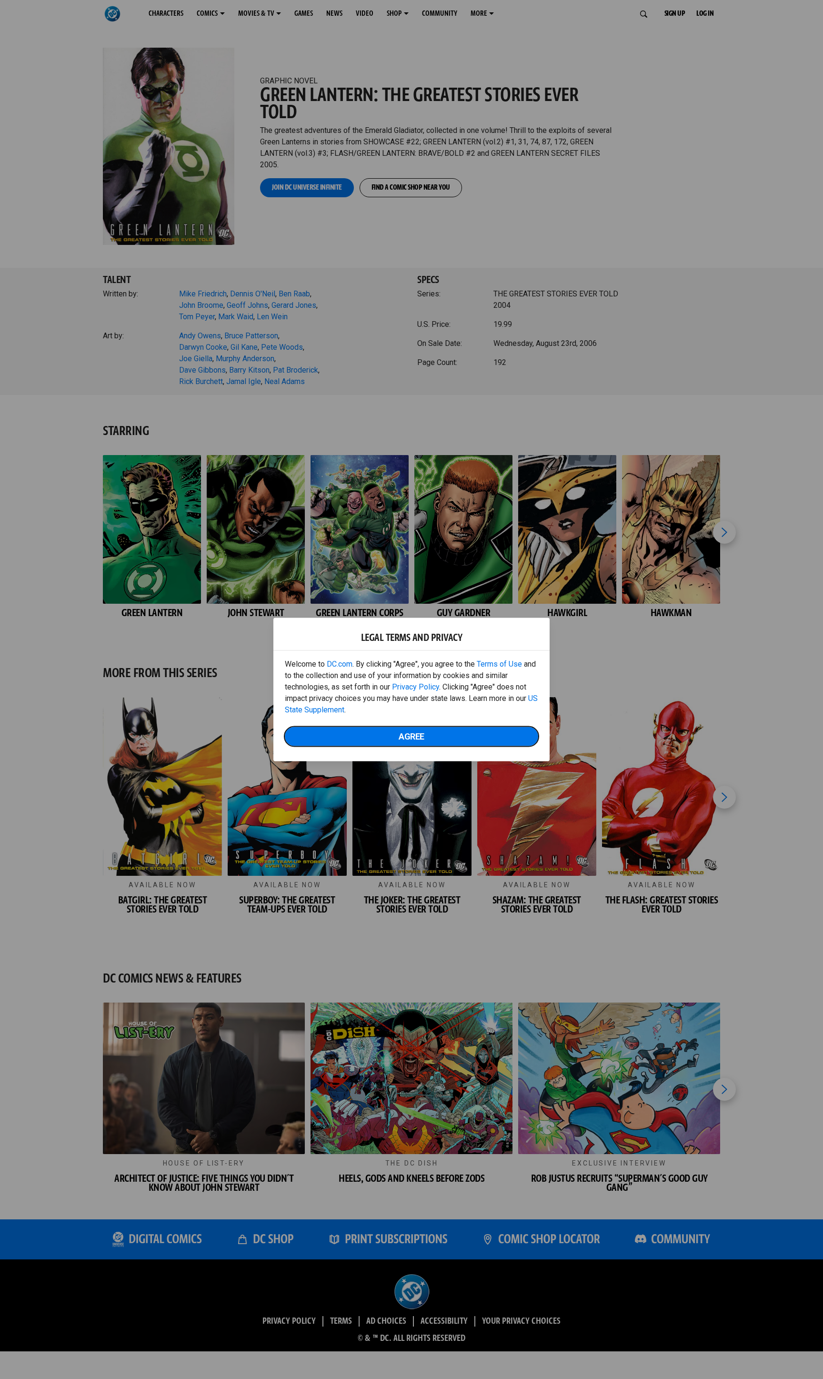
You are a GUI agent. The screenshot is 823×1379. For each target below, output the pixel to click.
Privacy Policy (415, 686)
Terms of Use (499, 664)
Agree (411, 736)
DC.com (339, 664)
